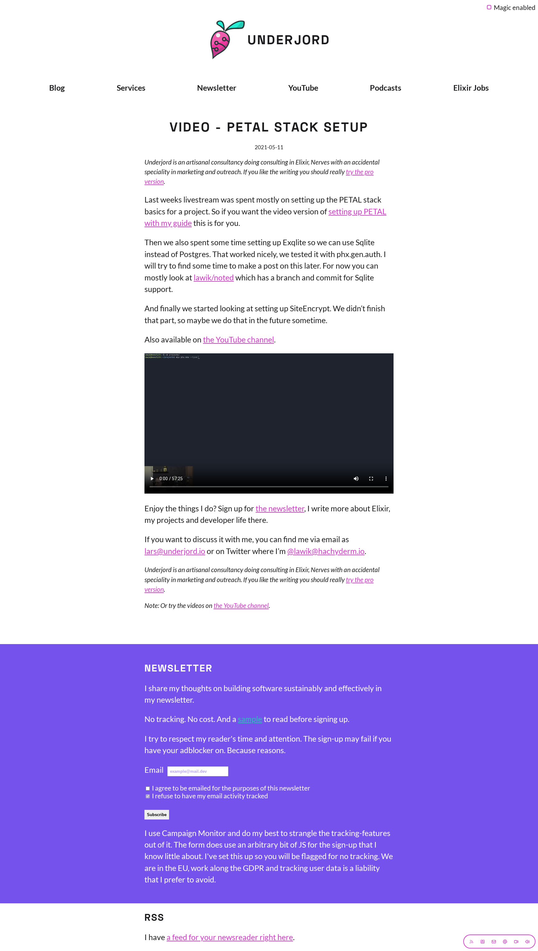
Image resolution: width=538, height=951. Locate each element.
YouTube (303, 87)
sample (250, 719)
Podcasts (385, 87)
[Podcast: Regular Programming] (527, 941)
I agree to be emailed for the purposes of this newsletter (231, 788)
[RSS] (471, 941)
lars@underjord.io (174, 551)
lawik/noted (214, 277)
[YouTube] (516, 941)
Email (153, 769)
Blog (57, 87)
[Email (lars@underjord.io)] (494, 941)
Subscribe (157, 814)
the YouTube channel (238, 339)
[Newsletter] (483, 941)
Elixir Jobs (471, 87)
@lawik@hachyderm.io (326, 551)
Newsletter (216, 87)
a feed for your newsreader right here (230, 937)
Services (131, 87)
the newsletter (280, 508)
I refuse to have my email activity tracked (210, 796)
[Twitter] (505, 941)
